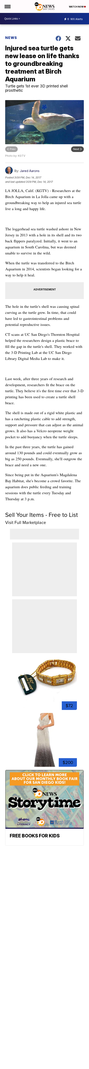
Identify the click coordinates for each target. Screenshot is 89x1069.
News (11, 38)
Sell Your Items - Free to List (41, 514)
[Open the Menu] (7, 6)
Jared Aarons (30, 171)
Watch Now (76, 6)
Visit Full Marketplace (25, 522)
